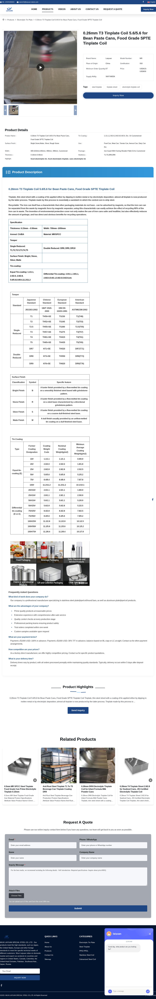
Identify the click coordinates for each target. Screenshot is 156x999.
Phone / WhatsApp (88, 840)
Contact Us (92, 9)
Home (34, 9)
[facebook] (1, 985)
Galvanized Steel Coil (87, 959)
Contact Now (20, 801)
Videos (62, 9)
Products (47, 9)
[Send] (148, 991)
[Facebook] (143, 2)
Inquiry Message (17, 865)
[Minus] (149, 934)
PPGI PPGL (83, 951)
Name (11, 852)
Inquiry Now (148, 9)
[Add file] (110, 991)
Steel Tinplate (84, 947)
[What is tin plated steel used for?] (40, 67)
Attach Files (14, 891)
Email (12, 840)
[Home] (3, 19)
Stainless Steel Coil (86, 955)
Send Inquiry (78, 710)
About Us (75, 9)
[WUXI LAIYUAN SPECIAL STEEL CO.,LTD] (9, 9)
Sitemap (48, 959)
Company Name (86, 852)
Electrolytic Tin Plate (25, 20)
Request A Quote (112, 9)
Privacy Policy (151, 995)
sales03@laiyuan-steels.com (28, 2)
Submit (78, 908)
